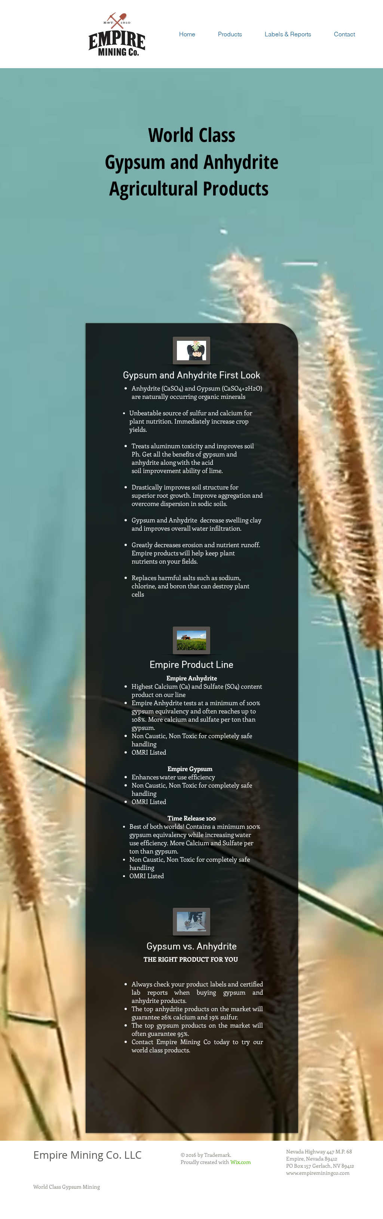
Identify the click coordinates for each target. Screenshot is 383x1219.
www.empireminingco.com (318, 1172)
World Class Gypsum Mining (66, 1186)
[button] (229, 34)
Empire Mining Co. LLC (87, 1155)
